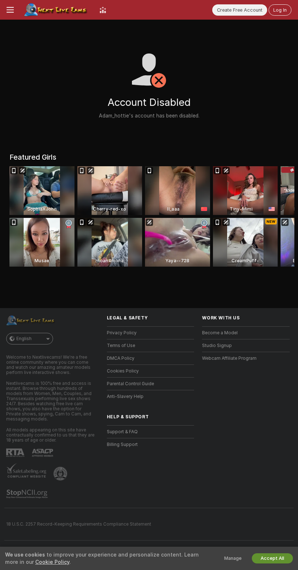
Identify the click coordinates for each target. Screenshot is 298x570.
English (24, 338)
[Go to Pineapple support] (61, 474)
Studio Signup (217, 345)
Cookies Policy (123, 371)
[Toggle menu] (10, 10)
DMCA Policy (120, 358)
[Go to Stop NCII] (27, 494)
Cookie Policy (52, 562)
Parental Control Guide (130, 383)
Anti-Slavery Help (125, 396)
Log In (280, 10)
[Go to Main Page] (56, 10)
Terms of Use (121, 345)
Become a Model (220, 332)
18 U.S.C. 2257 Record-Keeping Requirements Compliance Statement (78, 524)
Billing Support (122, 444)
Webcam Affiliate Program (229, 358)
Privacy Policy (122, 332)
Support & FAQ (122, 431)
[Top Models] (103, 10)
